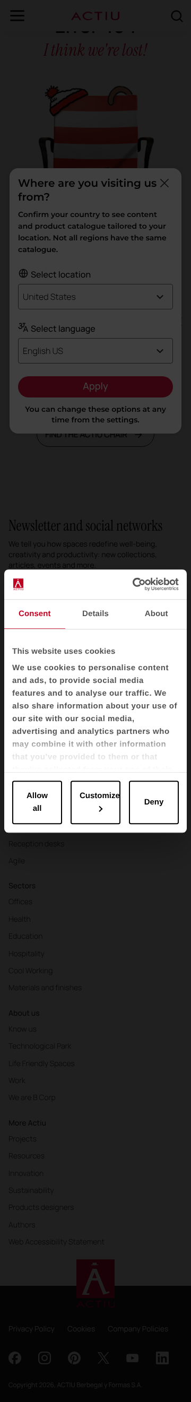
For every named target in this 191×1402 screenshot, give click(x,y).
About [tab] (156, 613)
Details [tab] (95, 613)
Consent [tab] (35, 613)
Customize (100, 795)
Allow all (37, 802)
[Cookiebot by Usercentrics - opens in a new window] (135, 584)
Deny (154, 802)
